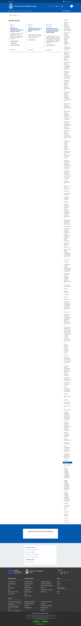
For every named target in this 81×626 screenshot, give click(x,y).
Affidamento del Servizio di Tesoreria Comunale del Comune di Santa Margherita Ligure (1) (67, 134)
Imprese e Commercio (28, 587)
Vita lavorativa (27, 585)
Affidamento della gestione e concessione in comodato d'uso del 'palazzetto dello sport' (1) (67, 66)
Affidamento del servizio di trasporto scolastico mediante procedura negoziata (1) (67, 145)
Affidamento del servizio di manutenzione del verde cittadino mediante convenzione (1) (67, 125)
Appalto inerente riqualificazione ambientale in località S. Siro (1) (67, 222)
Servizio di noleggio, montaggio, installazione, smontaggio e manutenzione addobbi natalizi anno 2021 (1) (67, 485)
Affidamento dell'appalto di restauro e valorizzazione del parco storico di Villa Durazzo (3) (67, 75)
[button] (40, 624)
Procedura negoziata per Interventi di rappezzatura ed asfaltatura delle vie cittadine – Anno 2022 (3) (67, 416)
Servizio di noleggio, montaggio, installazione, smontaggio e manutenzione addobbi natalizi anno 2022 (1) (67, 496)
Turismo (25, 593)
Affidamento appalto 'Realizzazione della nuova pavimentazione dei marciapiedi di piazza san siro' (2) (67, 26)
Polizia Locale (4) (67, 409)
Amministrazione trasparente (46, 601)
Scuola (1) (66, 460)
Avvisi (13, 24)
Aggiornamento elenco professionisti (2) (67, 187)
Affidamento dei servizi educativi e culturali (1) (67, 48)
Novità (14, 15)
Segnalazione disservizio (29, 603)
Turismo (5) (66, 520)
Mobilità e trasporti (28, 595)
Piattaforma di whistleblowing (46, 605)
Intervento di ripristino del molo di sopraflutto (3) (67, 379)
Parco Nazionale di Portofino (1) (67, 403)
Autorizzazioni (43, 591)
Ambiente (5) (66, 191)
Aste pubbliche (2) (67, 226)
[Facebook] (53, 6)
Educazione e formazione (45, 581)
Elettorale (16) (66, 299)
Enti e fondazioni (11, 587)
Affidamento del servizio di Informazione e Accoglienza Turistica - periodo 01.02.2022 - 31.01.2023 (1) (67, 115)
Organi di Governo (11, 581)
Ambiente (42, 587)
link (46, 619)
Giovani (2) (66, 354)
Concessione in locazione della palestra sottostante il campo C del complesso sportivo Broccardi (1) (67, 278)
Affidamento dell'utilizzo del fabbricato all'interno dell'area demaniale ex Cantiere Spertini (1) (67, 85)
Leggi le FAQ (26, 605)
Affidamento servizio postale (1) (67, 182)
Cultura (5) (66, 288)
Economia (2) (66, 294)
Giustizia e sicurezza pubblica (46, 583)
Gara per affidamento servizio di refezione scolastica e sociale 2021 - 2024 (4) (66, 348)
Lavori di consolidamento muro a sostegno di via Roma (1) (67, 389)
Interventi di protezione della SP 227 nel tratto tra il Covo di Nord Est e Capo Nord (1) (67, 360)
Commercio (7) (66, 259)
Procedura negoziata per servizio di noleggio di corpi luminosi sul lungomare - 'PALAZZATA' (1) (67, 426)
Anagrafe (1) (66, 202)
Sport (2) (65, 509)
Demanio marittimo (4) (66, 291)
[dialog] (40, 619)
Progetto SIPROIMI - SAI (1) (67, 439)
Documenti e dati (11, 593)
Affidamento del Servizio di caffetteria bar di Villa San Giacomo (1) (67, 106)
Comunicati (50, 24)
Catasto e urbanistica (28, 591)
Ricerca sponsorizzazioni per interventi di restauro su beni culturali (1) (67, 449)
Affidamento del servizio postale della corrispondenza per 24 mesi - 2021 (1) (67, 155)
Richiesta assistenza (28, 607)
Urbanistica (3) (67, 522)
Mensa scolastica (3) (67, 397)
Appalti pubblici (27, 589)
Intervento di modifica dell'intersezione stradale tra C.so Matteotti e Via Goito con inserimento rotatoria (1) (67, 370)
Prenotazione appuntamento (29, 601)
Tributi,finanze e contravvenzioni (47, 585)
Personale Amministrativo (13, 591)
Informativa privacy (44, 607)
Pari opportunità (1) (67, 406)
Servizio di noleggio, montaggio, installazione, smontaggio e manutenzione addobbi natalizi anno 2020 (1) (67, 473)
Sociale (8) (66, 503)
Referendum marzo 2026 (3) (67, 443)
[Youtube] (56, 6)
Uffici (9, 585)
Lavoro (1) (66, 394)
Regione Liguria (11, 1)
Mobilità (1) (66, 400)
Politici (9, 589)
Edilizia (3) (66, 297)
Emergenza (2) (66, 312)
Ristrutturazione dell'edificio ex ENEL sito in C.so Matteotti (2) (67, 456)
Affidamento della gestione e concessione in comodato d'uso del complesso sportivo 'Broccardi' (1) (67, 56)
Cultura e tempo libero (28, 583)
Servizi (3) (66, 462)
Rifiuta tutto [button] (45, 621)
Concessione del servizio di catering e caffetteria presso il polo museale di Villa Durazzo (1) (67, 268)
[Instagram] (59, 6)
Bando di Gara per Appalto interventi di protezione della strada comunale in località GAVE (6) (67, 253)
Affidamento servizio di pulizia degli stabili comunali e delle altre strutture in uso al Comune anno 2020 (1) (67, 164)
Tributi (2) (66, 518)
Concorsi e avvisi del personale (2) (67, 285)
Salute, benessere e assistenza (46, 589)
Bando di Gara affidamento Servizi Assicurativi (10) (67, 245)
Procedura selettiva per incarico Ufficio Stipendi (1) (67, 434)
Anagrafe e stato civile (28, 581)
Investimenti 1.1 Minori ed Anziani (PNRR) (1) (67, 384)
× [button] (79, 612)
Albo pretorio (43, 603)
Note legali (43, 609)
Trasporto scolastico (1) (66, 515)
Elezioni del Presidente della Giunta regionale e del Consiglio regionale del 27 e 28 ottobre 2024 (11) (67, 305)
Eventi (58, 593)
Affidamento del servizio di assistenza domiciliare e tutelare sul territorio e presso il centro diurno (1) (67, 96)
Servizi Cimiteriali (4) (67, 465)
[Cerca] (71, 6)
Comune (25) (66, 262)
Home (10, 15)
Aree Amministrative (12, 583)
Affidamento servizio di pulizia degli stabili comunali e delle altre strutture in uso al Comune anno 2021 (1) (67, 174)
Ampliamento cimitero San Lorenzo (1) (66, 198)
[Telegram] (62, 6)
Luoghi (58, 591)
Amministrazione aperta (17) (67, 194)
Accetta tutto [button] (36, 621)
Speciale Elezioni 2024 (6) (67, 506)
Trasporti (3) (66, 512)
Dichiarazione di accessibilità (46, 611)
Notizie (58, 581)
